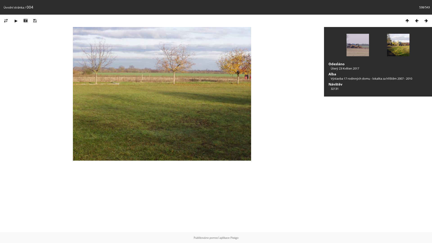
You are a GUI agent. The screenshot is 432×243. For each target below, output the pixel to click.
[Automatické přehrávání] (16, 20)
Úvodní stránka (14, 7)
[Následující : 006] (426, 20)
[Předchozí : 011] (416, 20)
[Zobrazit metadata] (25, 20)
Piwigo (234, 238)
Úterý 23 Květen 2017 (345, 68)
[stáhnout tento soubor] (35, 20)
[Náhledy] (407, 20)
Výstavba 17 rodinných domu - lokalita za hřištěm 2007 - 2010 (371, 78)
